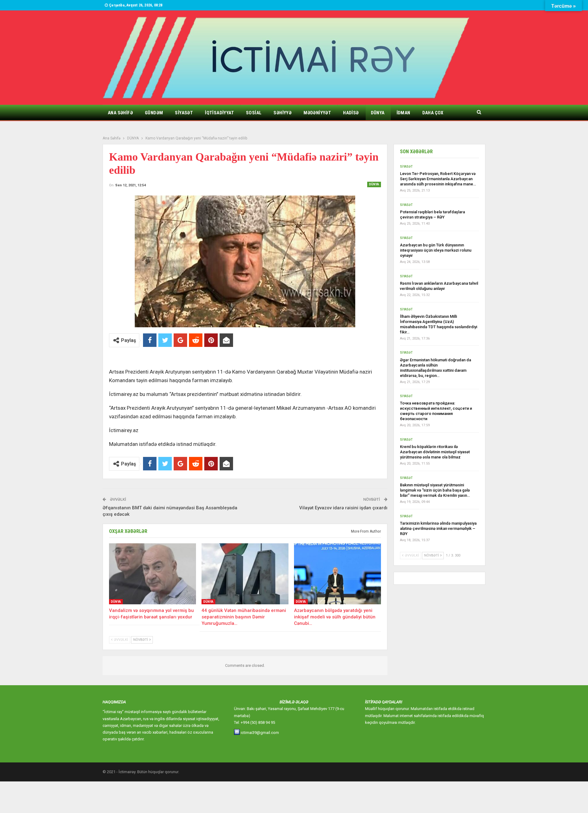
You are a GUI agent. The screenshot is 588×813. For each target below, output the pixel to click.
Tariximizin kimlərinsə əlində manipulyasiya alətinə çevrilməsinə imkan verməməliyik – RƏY (438, 528)
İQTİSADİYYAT (219, 113)
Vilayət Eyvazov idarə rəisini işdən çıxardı (343, 508)
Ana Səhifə (120, 113)
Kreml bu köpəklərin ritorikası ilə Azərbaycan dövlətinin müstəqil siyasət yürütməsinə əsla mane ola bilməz (435, 451)
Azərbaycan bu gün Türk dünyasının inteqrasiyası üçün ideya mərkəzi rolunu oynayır (435, 250)
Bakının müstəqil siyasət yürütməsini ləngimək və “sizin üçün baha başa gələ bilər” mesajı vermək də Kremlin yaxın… (435, 490)
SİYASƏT (184, 113)
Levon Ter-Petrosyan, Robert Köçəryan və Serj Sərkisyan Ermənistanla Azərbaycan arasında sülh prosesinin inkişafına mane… (438, 178)
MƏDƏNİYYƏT (317, 113)
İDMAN (403, 113)
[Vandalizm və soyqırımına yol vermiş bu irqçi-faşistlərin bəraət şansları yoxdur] (152, 573)
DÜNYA (378, 113)
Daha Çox (432, 113)
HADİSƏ (351, 113)
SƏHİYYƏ (282, 113)
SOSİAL (254, 113)
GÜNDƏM (154, 113)
